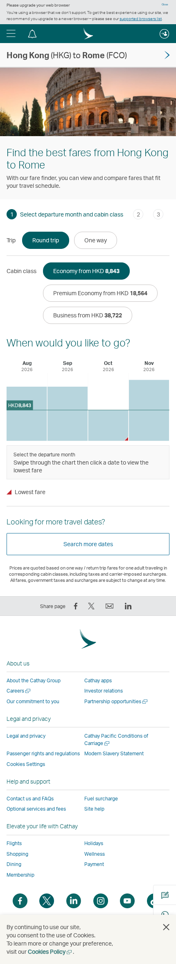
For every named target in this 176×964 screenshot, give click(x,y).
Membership (20, 875)
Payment (94, 864)
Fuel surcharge (101, 798)
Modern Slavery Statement (114, 753)
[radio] (45, 240)
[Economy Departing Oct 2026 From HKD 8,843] (108, 425)
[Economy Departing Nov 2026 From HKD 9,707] (149, 410)
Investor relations (103, 691)
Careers (19, 691)
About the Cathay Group (34, 680)
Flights (14, 843)
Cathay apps (98, 680)
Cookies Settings (26, 764)
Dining (14, 864)
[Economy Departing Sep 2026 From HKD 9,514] (67, 414)
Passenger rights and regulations (43, 753)
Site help (94, 809)
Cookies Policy (50, 951)
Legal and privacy (26, 736)
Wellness (94, 854)
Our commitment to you (33, 701)
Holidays (93, 843)
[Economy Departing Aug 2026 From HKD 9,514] (27, 414)
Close (165, 4)
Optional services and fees (36, 809)
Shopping (17, 854)
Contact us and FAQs (30, 798)
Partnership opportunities (116, 701)
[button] (11, 33)
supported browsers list (141, 18)
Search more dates (88, 543)
